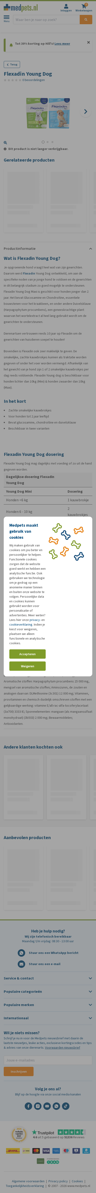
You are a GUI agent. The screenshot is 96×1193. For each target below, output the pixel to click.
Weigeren (27, 666)
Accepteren (27, 654)
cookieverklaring (20, 624)
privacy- (35, 620)
